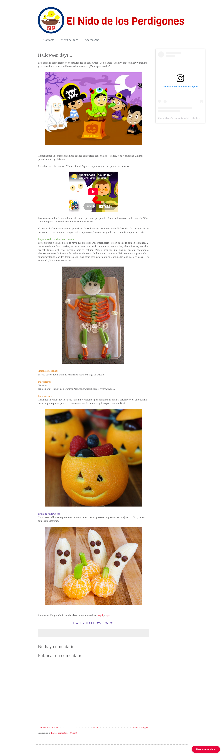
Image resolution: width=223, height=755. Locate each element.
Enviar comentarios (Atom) (64, 733)
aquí (100, 615)
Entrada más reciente (48, 727)
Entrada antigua (140, 727)
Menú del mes (69, 39)
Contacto (48, 39)
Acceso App (92, 39)
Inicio (95, 727)
